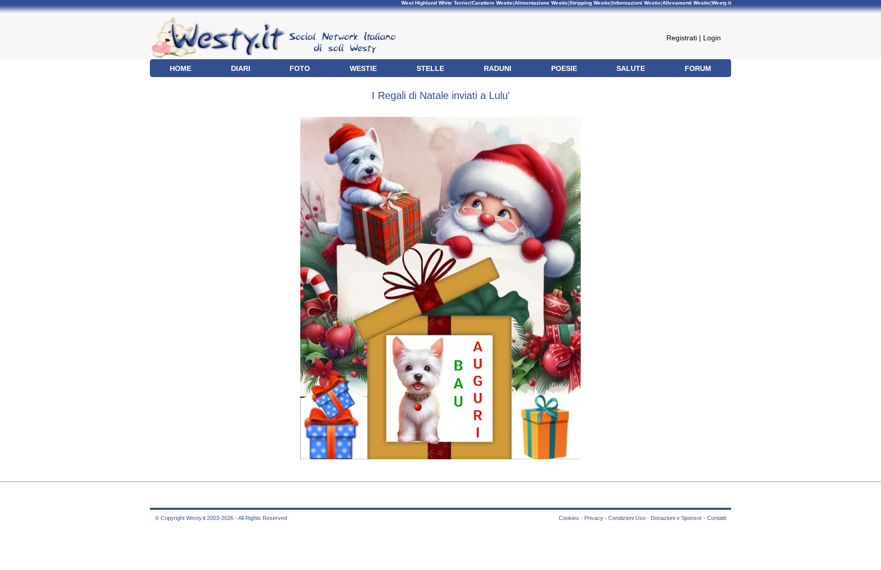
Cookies (569, 518)
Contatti (716, 518)
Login (712, 38)
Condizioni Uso (626, 518)
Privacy (593, 518)
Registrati (681, 38)
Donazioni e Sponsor (676, 518)
